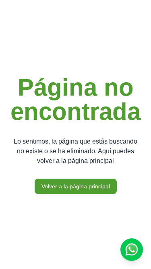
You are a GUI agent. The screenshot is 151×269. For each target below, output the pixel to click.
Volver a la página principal (75, 186)
